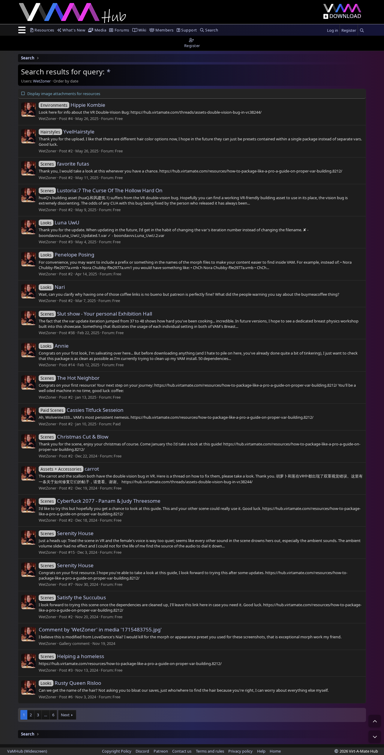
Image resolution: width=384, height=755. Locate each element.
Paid (117, 424)
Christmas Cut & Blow (74, 436)
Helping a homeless (72, 656)
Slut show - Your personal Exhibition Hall (96, 313)
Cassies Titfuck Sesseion (82, 409)
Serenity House (67, 533)
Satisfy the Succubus (73, 597)
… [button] (45, 715)
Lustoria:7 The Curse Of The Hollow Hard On (101, 190)
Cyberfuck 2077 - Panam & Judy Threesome (100, 500)
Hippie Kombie (72, 104)
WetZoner (42, 81)
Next (65, 715)
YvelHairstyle (67, 131)
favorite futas (64, 163)
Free (119, 118)
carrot (69, 468)
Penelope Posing (67, 254)
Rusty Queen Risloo (70, 682)
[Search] (362, 30)
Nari (52, 286)
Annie (54, 345)
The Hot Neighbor (70, 377)
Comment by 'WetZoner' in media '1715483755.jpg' (100, 629)
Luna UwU (59, 222)
